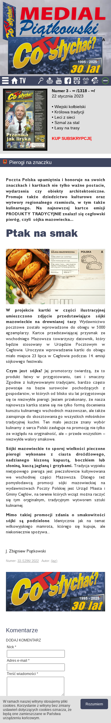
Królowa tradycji (69, 112)
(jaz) (54, 560)
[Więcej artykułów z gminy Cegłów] (6, 162)
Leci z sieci (64, 117)
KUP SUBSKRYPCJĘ (72, 138)
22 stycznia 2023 (67, 96)
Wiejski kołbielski (70, 106)
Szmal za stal (66, 122)
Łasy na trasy (67, 127)
